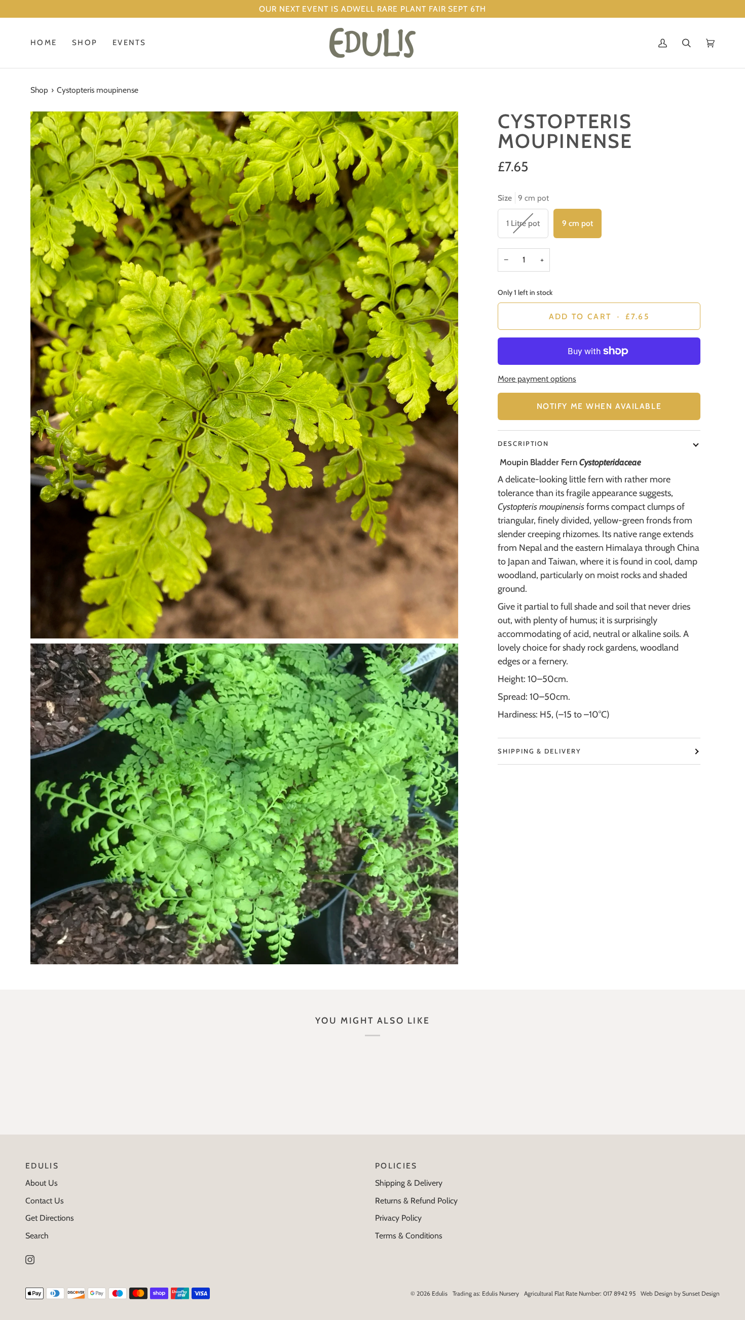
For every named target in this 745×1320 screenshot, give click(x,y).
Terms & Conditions (408, 1235)
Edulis (440, 1293)
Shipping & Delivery (539, 751)
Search (37, 1235)
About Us (41, 1183)
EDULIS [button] (42, 1166)
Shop (39, 90)
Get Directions (49, 1218)
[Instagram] (29, 1259)
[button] (84, 43)
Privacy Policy (398, 1218)
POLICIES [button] (396, 1166)
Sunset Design (701, 1293)
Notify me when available (599, 406)
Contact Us (44, 1200)
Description (523, 443)
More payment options (537, 379)
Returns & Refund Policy (416, 1200)
